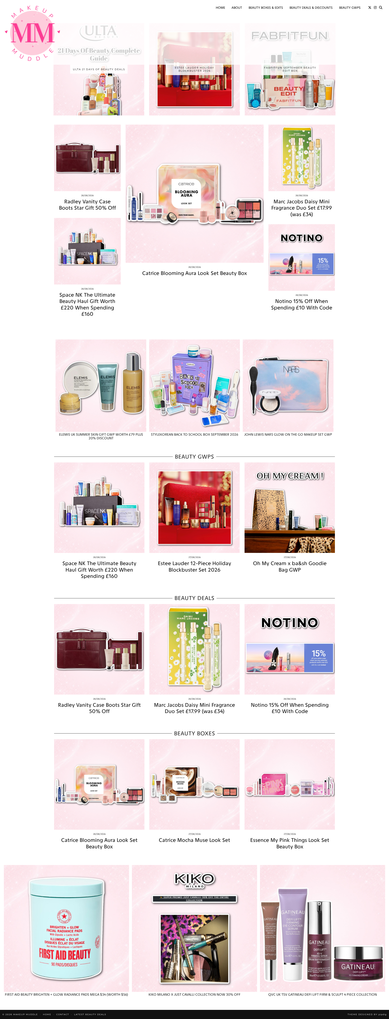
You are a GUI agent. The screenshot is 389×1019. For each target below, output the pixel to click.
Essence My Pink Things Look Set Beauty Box (289, 843)
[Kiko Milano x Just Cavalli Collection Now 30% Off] (194, 928)
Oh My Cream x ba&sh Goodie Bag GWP (290, 566)
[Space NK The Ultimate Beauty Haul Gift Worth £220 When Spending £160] (87, 251)
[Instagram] (375, 8)
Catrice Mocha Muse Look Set (194, 840)
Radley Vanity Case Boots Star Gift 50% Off (87, 204)
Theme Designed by (367, 1014)
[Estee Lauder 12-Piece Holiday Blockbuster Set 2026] (194, 507)
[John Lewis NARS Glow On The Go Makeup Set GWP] (288, 385)
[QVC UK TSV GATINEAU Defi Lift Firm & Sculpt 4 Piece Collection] (322, 928)
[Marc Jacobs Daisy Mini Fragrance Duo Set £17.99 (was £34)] (301, 158)
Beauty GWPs (350, 8)
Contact (62, 1014)
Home (220, 8)
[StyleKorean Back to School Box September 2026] (194, 385)
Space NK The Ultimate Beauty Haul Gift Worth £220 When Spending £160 (87, 304)
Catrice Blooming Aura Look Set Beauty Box (194, 273)
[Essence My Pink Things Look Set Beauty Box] (290, 784)
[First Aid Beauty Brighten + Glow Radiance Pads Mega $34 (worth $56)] (66, 928)
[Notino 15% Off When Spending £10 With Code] (301, 257)
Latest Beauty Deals (90, 1014)
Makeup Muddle (25, 1014)
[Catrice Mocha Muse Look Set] (194, 784)
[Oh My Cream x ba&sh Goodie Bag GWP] (290, 507)
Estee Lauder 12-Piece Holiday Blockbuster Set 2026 (194, 566)
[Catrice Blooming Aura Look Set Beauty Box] (195, 194)
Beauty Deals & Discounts (311, 8)
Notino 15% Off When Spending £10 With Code (301, 304)
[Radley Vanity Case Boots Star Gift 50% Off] (87, 158)
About (237, 8)
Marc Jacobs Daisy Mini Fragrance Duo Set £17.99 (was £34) (301, 207)
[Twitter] (369, 8)
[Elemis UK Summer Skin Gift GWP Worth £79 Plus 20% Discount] (101, 385)
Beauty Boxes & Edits (266, 8)
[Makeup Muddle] (32, 33)
